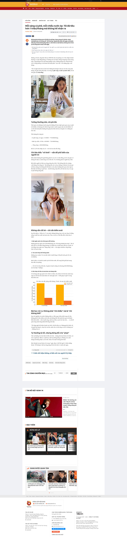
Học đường (80, 8)
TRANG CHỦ (23, 8)
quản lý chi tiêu (36, 362)
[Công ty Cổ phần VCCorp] (79, 513)
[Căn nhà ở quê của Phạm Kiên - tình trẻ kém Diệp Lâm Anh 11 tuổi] (36, 438)
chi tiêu (51, 362)
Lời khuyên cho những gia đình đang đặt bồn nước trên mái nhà (36, 485)
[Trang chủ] (27, 40)
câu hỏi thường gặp (39, 503)
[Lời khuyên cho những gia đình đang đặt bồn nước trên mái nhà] (36, 477)
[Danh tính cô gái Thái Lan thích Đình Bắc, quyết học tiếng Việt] (56, 438)
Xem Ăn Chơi (42, 20)
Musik (33, 8)
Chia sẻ (28, 36)
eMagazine (29, 0)
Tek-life (75, 8)
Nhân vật (34, 20)
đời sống (45, 362)
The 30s (48, 4)
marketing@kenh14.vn (58, 520)
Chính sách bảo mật (57, 534)
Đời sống (47, 8)
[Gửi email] (33, 36)
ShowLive (40, 0)
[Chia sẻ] (27, 44)
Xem (74, 373)
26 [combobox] (54, 373)
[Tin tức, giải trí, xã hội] (32, 4)
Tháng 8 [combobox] (61, 373)
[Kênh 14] (29, 504)
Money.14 (52, 8)
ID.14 (34, 0)
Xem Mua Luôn (87, 8)
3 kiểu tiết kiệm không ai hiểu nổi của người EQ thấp (52, 353)
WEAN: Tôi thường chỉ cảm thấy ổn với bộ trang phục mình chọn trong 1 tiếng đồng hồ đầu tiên (70, 403)
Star (26, 8)
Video (94, 8)
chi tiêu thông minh (60, 362)
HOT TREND (50, 20)
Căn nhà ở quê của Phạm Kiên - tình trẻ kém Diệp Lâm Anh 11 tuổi (36, 447)
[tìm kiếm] (101, 1)
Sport (45, 496)
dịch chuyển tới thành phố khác (61, 4)
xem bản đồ (28, 519)
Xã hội (64, 8)
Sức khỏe (70, 8)
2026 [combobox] (67, 373)
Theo (52, 350)
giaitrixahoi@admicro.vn (58, 526)
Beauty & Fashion (40, 8)
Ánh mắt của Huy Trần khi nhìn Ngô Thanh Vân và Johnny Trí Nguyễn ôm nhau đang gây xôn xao (57, 486)
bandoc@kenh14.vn (51, 503)
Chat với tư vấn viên (59, 528)
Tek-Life (84, 496)
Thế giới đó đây (73, 496)
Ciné (30, 8)
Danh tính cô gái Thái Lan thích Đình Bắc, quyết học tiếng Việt (56, 446)
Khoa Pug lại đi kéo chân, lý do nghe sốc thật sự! (42, 50)
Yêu (56, 20)
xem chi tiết (56, 531)
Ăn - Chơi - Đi (59, 8)
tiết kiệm (29, 362)
